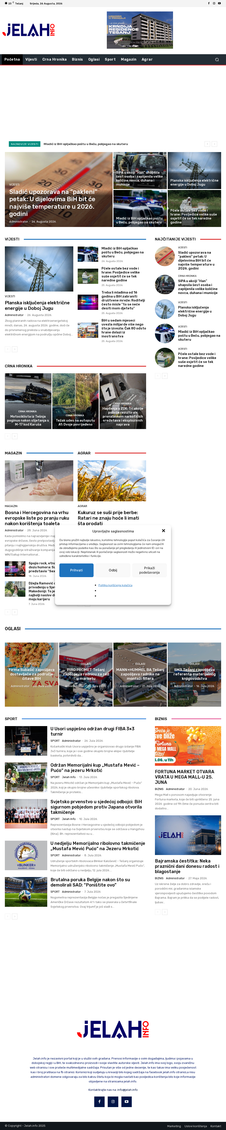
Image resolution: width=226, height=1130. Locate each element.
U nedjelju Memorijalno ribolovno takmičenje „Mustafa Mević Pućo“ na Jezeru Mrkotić (98, 846)
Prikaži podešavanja (149, 570)
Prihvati (76, 570)
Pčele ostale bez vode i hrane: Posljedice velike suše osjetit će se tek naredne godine (121, 274)
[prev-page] (7, 349)
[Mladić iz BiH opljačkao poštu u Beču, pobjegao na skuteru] (140, 208)
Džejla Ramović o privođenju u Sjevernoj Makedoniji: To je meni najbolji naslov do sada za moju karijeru (49, 591)
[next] (214, 144)
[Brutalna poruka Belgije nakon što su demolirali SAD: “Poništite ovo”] (26, 892)
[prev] (207, 144)
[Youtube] (219, 3)
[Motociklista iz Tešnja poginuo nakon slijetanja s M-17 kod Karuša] (28, 401)
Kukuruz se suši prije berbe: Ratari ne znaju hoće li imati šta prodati (108, 518)
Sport (55, 740)
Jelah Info (69, 777)
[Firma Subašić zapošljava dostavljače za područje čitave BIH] (31, 674)
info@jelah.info (127, 1089)
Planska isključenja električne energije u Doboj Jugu (37, 305)
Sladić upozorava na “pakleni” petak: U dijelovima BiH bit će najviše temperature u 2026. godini (196, 260)
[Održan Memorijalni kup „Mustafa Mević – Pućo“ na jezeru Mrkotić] (26, 777)
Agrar (82, 506)
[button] (164, 531)
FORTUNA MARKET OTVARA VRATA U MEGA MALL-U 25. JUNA (184, 777)
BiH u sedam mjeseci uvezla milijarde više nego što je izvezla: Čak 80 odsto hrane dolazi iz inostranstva (124, 328)
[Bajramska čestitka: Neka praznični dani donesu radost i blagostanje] (188, 835)
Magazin (11, 506)
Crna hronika (27, 411)
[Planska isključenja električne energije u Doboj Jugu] (194, 170)
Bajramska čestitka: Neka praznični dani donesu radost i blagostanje (187, 866)
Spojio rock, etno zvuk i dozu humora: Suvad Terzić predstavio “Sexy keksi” (51, 567)
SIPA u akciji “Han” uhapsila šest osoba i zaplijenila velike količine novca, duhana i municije (198, 287)
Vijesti (14, 184)
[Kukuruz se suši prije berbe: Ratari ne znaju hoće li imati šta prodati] (112, 480)
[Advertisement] (113, 101)
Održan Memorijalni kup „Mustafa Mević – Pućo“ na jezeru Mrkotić (95, 767)
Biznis (159, 789)
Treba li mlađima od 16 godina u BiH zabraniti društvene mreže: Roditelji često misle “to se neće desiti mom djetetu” (123, 300)
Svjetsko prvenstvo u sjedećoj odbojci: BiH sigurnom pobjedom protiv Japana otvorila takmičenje (96, 807)
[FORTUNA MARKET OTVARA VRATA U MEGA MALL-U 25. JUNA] (188, 746)
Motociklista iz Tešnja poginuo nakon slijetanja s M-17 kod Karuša (28, 420)
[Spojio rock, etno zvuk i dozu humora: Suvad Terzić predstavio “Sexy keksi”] (15, 569)
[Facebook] (208, 3)
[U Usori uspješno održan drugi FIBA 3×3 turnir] (26, 741)
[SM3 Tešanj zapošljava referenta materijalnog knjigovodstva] (194, 674)
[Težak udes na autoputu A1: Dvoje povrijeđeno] (75, 401)
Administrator (14, 315)
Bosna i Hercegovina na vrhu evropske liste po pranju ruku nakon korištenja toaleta (37, 518)
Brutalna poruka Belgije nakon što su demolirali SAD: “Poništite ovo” (90, 882)
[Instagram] (214, 3)
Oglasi (32, 663)
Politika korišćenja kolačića (115, 585)
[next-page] (14, 349)
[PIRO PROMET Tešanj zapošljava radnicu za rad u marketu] (86, 674)
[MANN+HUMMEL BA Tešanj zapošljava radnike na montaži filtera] (140, 674)
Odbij (113, 570)
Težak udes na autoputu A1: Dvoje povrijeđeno (75, 422)
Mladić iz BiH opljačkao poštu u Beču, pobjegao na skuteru (86, 144)
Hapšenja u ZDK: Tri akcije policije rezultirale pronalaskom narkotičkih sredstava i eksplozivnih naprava (122, 416)
